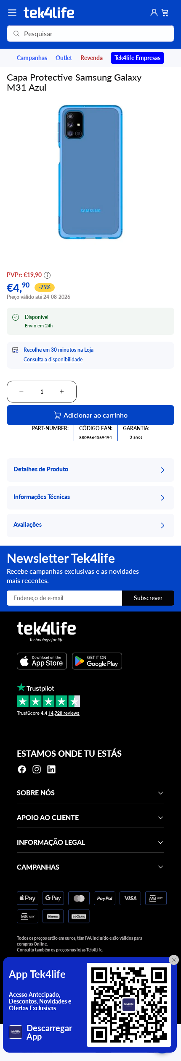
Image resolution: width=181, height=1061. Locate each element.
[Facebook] (22, 769)
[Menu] (12, 12)
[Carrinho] (165, 12)
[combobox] (78, 33)
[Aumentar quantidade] (62, 391)
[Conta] (154, 12)
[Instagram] (37, 769)
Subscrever (148, 597)
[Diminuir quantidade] (21, 391)
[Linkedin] (51, 769)
